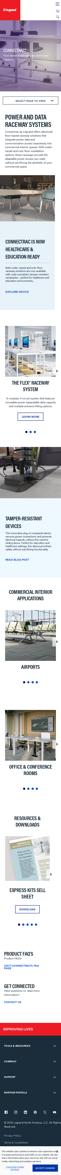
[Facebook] (6, 1112)
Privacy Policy (12, 1135)
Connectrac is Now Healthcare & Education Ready (25, 248)
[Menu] (57, 4)
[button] (26, 432)
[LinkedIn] (25, 1112)
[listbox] (30, 381)
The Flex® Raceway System (30, 385)
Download (27, 909)
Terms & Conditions (16, 1142)
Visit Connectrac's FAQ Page (21, 966)
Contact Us (12, 1002)
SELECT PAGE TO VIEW (30, 101)
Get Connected (19, 986)
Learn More (30, 417)
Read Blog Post (17, 559)
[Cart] (57, 11)
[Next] (56, 371)
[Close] (57, 1151)
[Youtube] (55, 1112)
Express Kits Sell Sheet (27, 893)
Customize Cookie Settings (15, 1168)
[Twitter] (45, 1112)
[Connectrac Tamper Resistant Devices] (30, 472)
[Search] (57, 17)
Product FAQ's (18, 953)
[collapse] (55, 1046)
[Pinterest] (35, 1112)
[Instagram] (16, 1112)
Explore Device (17, 291)
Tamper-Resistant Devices (23, 522)
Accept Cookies (45, 1168)
